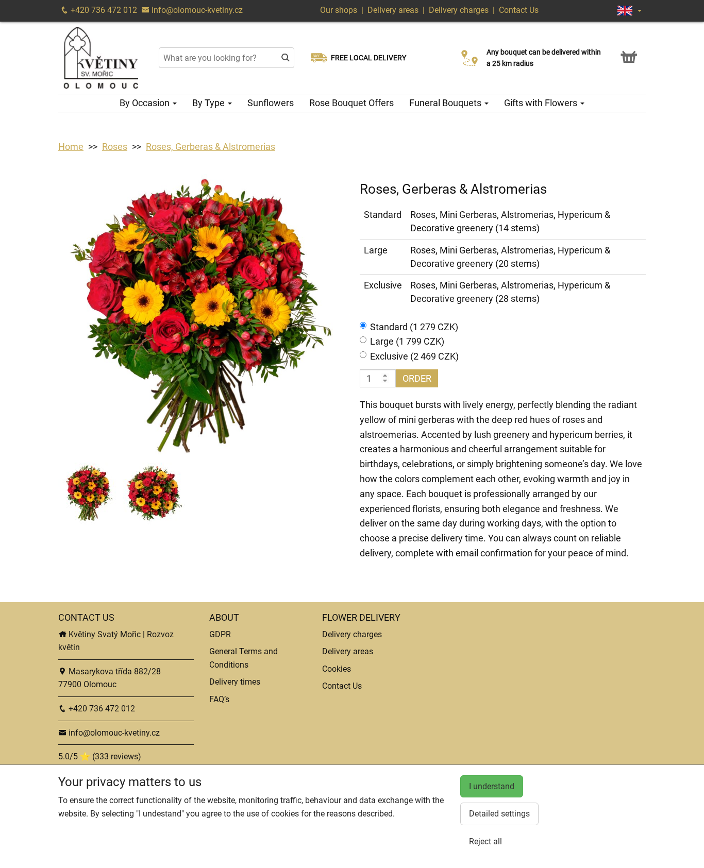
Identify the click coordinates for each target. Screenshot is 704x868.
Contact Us (519, 10)
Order (417, 378)
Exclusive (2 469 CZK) (414, 356)
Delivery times (234, 682)
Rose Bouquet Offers (351, 102)
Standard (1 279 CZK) (414, 326)
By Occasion (146, 102)
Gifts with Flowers (541, 102)
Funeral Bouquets (446, 102)
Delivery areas (392, 10)
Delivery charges (459, 10)
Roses (114, 146)
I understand (491, 786)
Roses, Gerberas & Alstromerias (210, 146)
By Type (209, 102)
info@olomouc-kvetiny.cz (196, 10)
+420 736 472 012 (103, 10)
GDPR (220, 634)
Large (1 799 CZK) (407, 341)
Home (70, 146)
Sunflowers (270, 102)
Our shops (339, 10)
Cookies (336, 669)
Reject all (485, 841)
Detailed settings (499, 814)
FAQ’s (219, 699)
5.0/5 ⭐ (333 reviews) (99, 756)
